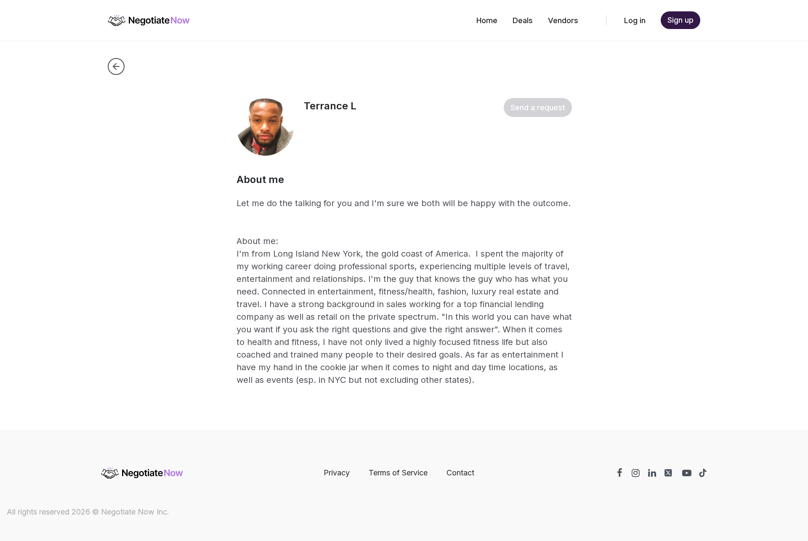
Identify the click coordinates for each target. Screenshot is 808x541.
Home (486, 20)
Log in (635, 20)
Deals (523, 20)
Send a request (537, 107)
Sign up (680, 20)
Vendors (563, 20)
